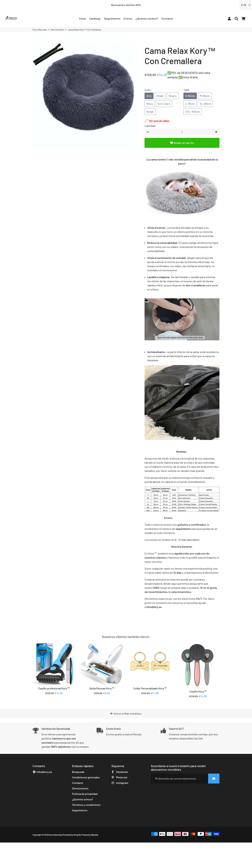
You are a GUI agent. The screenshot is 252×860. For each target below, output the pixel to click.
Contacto (167, 18)
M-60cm (205, 95)
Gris (149, 95)
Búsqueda (78, 771)
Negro (173, 95)
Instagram (122, 782)
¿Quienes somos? (147, 18)
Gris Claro (164, 103)
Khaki (160, 95)
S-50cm (190, 95)
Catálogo (95, 18)
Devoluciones (80, 788)
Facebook (122, 771)
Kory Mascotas (40, 29)
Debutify (94, 835)
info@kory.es (44, 771)
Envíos (128, 18)
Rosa (149, 103)
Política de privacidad (85, 793)
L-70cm (190, 103)
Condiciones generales (86, 777)
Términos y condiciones (86, 804)
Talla (186, 89)
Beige (150, 111)
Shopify (77, 835)
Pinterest (121, 777)
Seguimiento (112, 18)
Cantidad (150, 125)
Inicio (82, 18)
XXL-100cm (192, 111)
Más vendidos (57, 29)
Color (148, 89)
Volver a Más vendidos (127, 713)
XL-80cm (205, 103)
